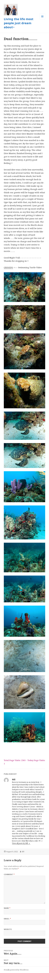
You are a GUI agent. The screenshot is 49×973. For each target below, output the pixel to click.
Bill (23, 851)
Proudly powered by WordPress (16, 970)
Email (7, 919)
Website (8, 929)
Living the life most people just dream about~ (18, 23)
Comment (9, 874)
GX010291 (8, 267)
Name (7, 908)
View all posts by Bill (20, 843)
